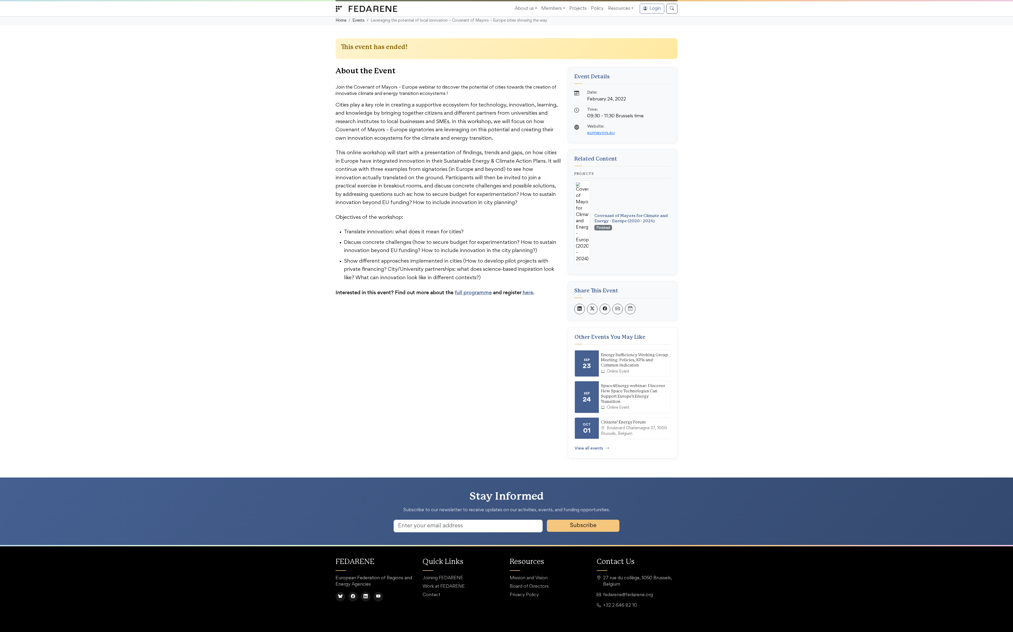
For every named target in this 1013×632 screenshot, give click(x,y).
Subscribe (583, 525)
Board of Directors (529, 587)
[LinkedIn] (365, 596)
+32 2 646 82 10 (620, 606)
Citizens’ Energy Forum (623, 422)
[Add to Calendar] (630, 309)
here (528, 292)
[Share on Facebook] (605, 309)
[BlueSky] (340, 596)
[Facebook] (353, 596)
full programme (473, 292)
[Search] (671, 9)
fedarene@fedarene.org (628, 595)
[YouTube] (378, 596)
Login (655, 9)
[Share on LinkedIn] (579, 309)
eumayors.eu (601, 133)
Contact (431, 595)
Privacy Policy (524, 595)
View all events (589, 448)
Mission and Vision (529, 578)
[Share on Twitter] (592, 309)
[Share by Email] (617, 309)
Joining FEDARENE (443, 578)
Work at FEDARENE (444, 587)
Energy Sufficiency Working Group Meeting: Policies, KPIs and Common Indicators (634, 360)
